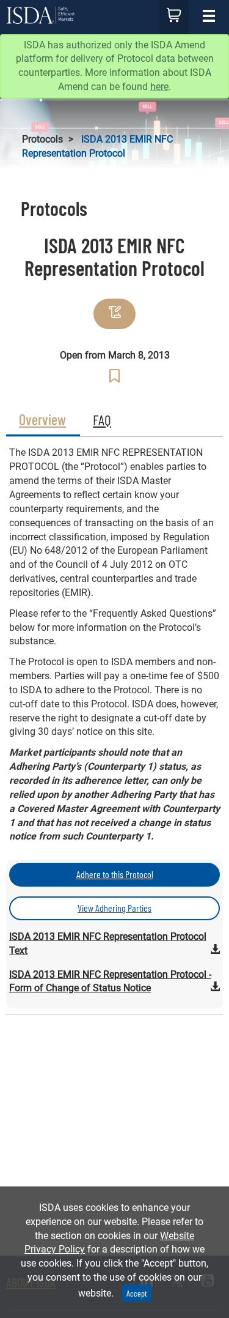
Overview (42, 419)
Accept (136, 1293)
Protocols (42, 139)
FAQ (102, 419)
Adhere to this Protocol (114, 874)
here (159, 86)
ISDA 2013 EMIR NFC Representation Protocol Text (107, 943)
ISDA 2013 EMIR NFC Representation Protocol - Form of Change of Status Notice (114, 981)
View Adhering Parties (114, 908)
